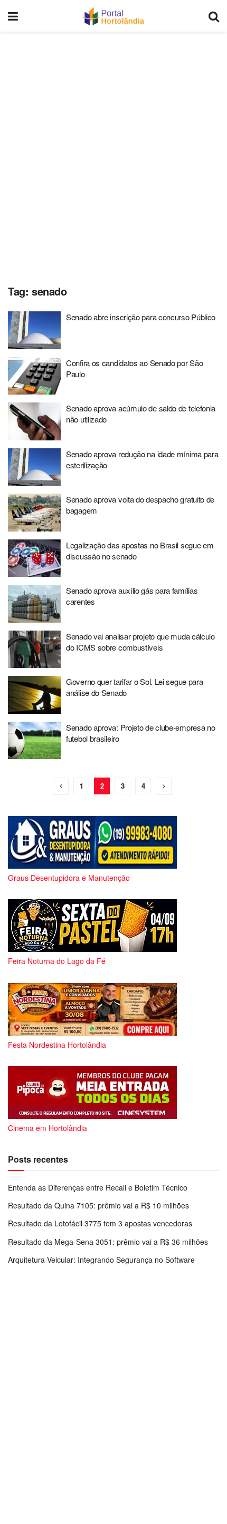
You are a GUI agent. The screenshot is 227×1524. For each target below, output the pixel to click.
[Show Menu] (13, 16)
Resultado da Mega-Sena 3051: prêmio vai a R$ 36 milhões (108, 1241)
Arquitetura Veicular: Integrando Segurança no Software (101, 1259)
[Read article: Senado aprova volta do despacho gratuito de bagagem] (34, 513)
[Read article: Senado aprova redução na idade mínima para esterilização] (34, 467)
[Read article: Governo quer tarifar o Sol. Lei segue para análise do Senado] (34, 695)
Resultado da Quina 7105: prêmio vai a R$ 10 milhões (98, 1205)
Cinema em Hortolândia (47, 1128)
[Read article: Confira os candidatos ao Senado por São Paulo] (34, 376)
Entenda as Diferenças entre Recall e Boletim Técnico (97, 1187)
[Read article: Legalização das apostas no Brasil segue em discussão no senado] (34, 558)
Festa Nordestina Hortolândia (57, 1044)
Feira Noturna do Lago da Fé (57, 961)
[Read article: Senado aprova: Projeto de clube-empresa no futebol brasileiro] (34, 741)
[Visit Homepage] (113, 15)
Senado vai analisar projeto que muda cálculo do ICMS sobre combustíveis (140, 642)
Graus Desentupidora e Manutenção (69, 877)
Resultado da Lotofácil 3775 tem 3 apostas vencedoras (100, 1223)
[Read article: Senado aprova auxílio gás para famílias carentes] (34, 604)
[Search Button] (214, 16)
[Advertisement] (113, 155)
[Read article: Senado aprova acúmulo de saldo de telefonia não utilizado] (34, 421)
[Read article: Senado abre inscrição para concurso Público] (34, 330)
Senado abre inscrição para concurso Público (140, 316)
